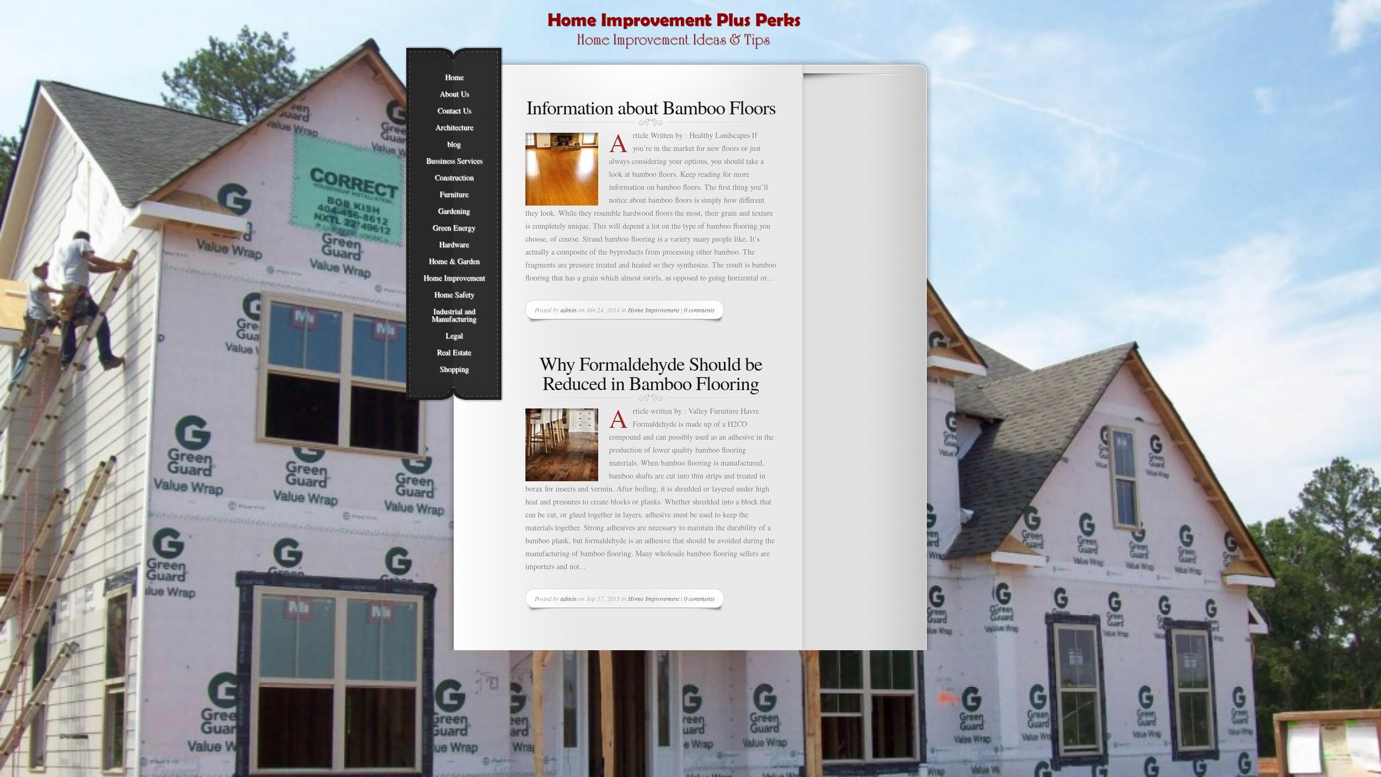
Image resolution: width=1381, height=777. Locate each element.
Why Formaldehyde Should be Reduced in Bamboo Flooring (650, 373)
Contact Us (454, 110)
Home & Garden (454, 261)
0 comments (699, 309)
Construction (454, 177)
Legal (454, 335)
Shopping (454, 369)
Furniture (454, 194)
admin (568, 309)
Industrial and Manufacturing (454, 315)
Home (454, 77)
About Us (454, 94)
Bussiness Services (454, 161)
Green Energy (454, 227)
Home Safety (454, 294)
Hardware (454, 244)
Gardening (454, 211)
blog (454, 144)
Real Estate (454, 352)
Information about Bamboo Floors (651, 107)
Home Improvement (454, 278)
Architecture (454, 127)
